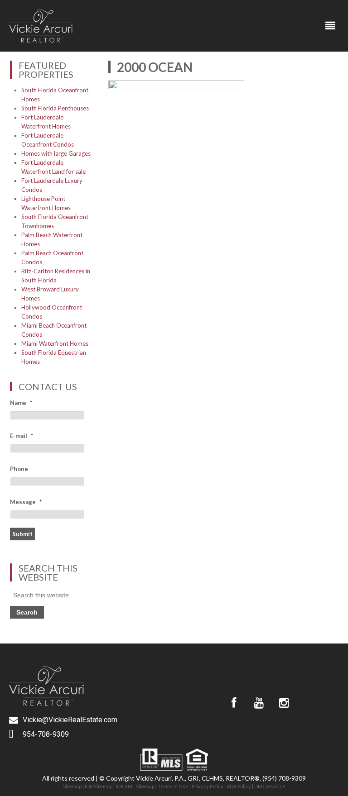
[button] (330, 25)
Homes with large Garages (56, 153)
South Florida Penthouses (55, 108)
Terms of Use (173, 786)
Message (26, 501)
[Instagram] (283, 702)
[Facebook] (233, 702)
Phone (19, 468)
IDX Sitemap (98, 786)
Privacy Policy (207, 786)
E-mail (21, 435)
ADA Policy (239, 786)
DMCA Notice (269, 786)
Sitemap (72, 786)
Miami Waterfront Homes (54, 343)
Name (21, 402)
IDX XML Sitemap (135, 786)
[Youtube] (258, 702)
